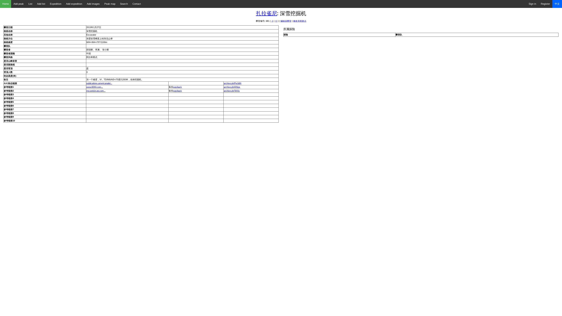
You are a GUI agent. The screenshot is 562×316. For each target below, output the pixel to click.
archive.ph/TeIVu (232, 91)
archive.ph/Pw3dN (232, 83)
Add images (93, 3)
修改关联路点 (299, 21)
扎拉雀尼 (266, 13)
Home (5, 3)
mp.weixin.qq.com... (96, 91)
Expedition (55, 3)
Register (545, 3)
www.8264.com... (94, 87)
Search (124, 3)
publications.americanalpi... (99, 83)
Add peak (18, 3)
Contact (136, 3)
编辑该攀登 (285, 21)
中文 (557, 3)
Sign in (532, 3)
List (30, 3)
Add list (41, 3)
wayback (177, 87)
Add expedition (74, 3)
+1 (276, 21)
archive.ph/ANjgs (232, 87)
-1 (272, 21)
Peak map (109, 3)
